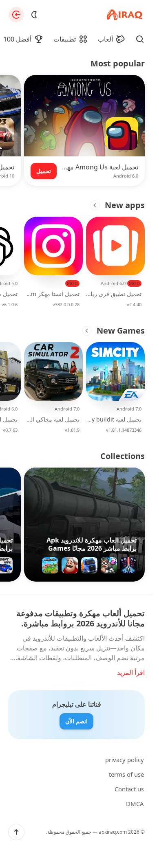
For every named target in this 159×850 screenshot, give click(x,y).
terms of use (126, 774)
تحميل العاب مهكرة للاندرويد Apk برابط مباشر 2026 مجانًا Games (91, 544)
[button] (16, 832)
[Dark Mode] (34, 15)
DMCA (135, 803)
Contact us (129, 789)
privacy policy (124, 760)
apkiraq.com (113, 831)
